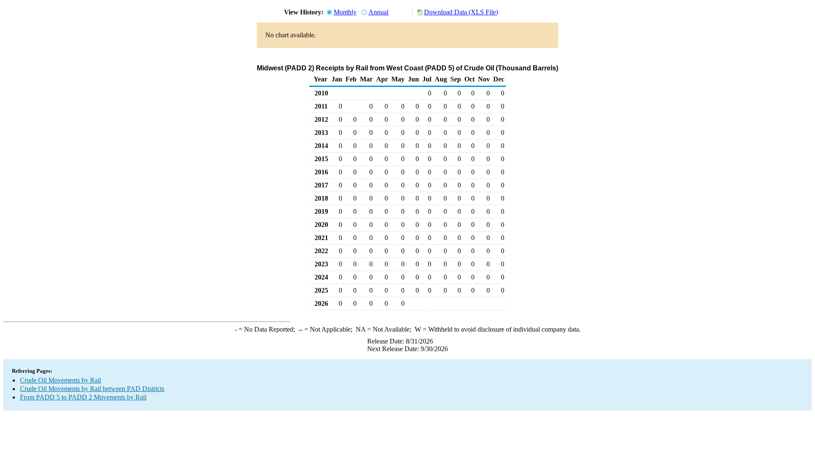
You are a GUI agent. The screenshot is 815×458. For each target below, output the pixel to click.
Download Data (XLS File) (461, 12)
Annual (378, 12)
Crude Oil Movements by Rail (60, 380)
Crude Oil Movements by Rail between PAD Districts (92, 388)
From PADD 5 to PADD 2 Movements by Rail (83, 397)
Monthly (345, 12)
